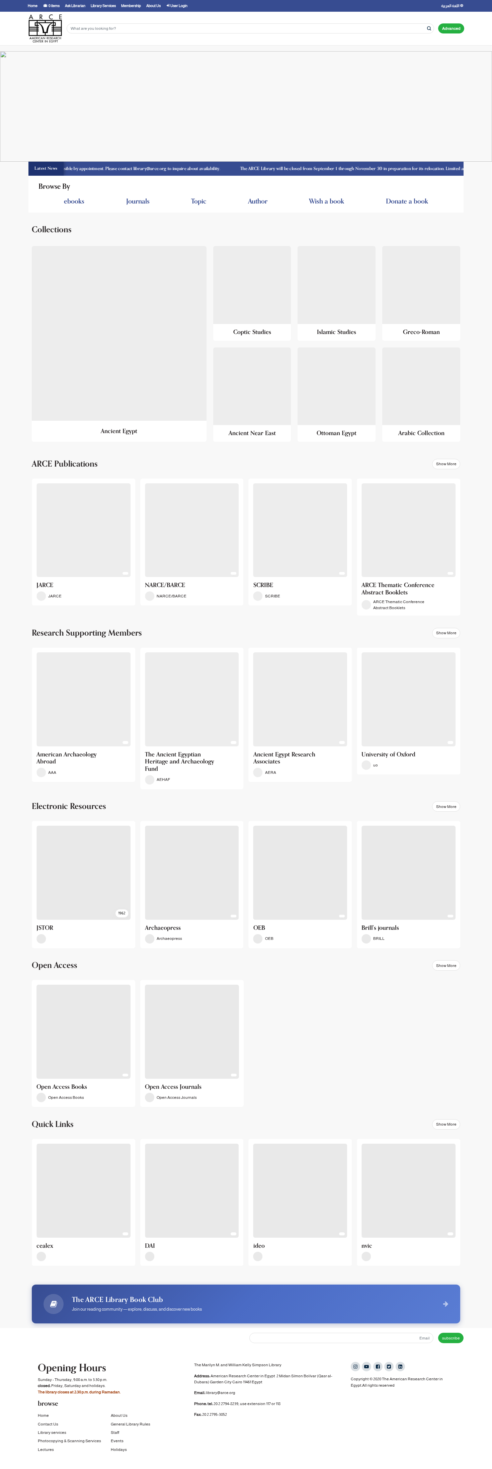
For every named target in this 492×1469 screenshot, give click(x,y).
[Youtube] (366, 1366)
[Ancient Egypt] (119, 344)
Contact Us (48, 1424)
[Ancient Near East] (252, 394)
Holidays (119, 1449)
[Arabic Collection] (421, 394)
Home (43, 1415)
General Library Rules (130, 1424)
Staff (115, 1432)
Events (117, 1441)
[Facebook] (378, 1366)
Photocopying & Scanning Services (69, 1441)
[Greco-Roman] (421, 293)
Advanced (451, 28)
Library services (52, 1432)
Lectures (46, 1449)
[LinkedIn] (400, 1366)
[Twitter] (389, 1366)
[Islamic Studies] (337, 293)
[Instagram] (355, 1366)
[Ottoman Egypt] (337, 394)
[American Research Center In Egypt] (45, 28)
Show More (446, 464)
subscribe (451, 1338)
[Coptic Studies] (252, 293)
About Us (119, 1415)
